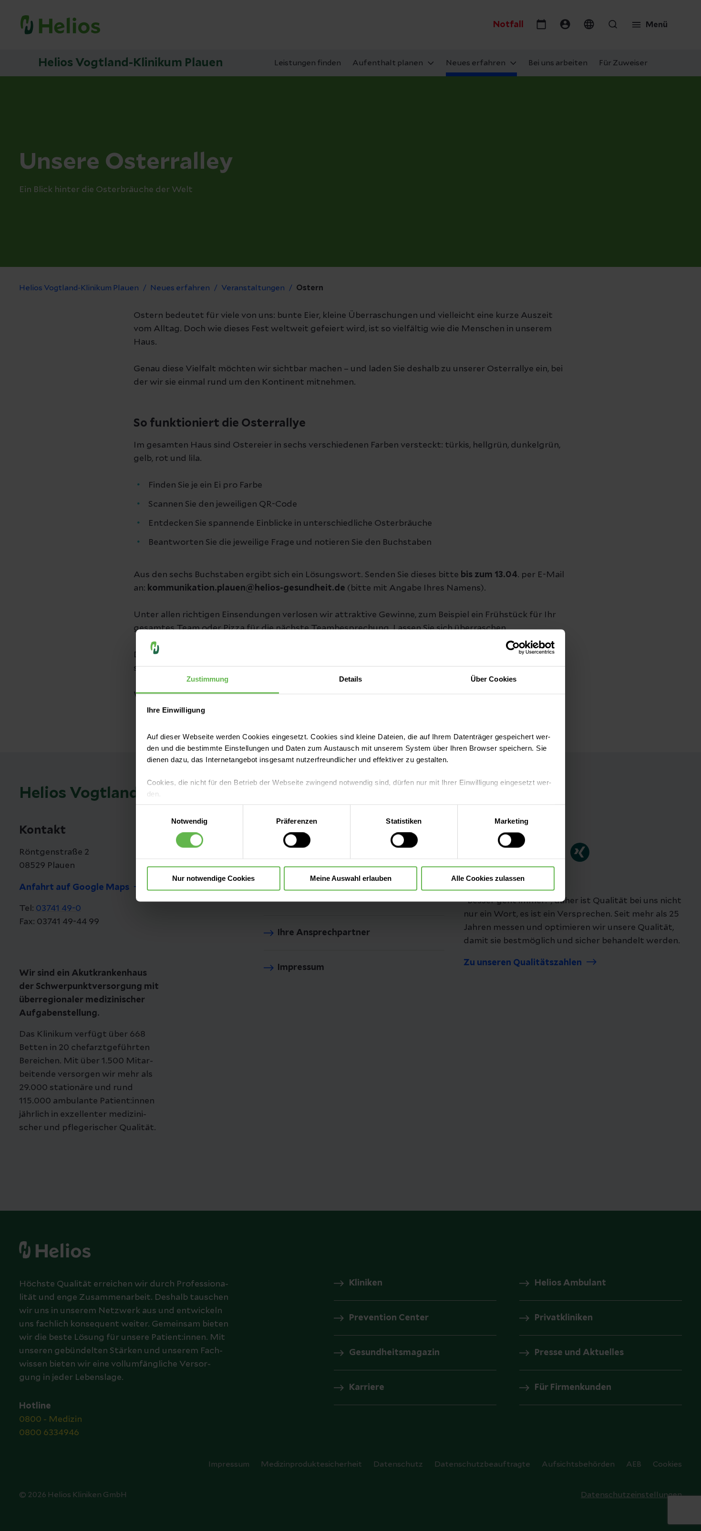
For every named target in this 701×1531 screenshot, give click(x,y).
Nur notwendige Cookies (213, 878)
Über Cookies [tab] (493, 679)
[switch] (296, 840)
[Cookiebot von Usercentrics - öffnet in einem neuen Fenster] (513, 648)
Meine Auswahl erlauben (351, 878)
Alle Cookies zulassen (488, 878)
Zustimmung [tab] (207, 679)
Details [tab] (350, 679)
